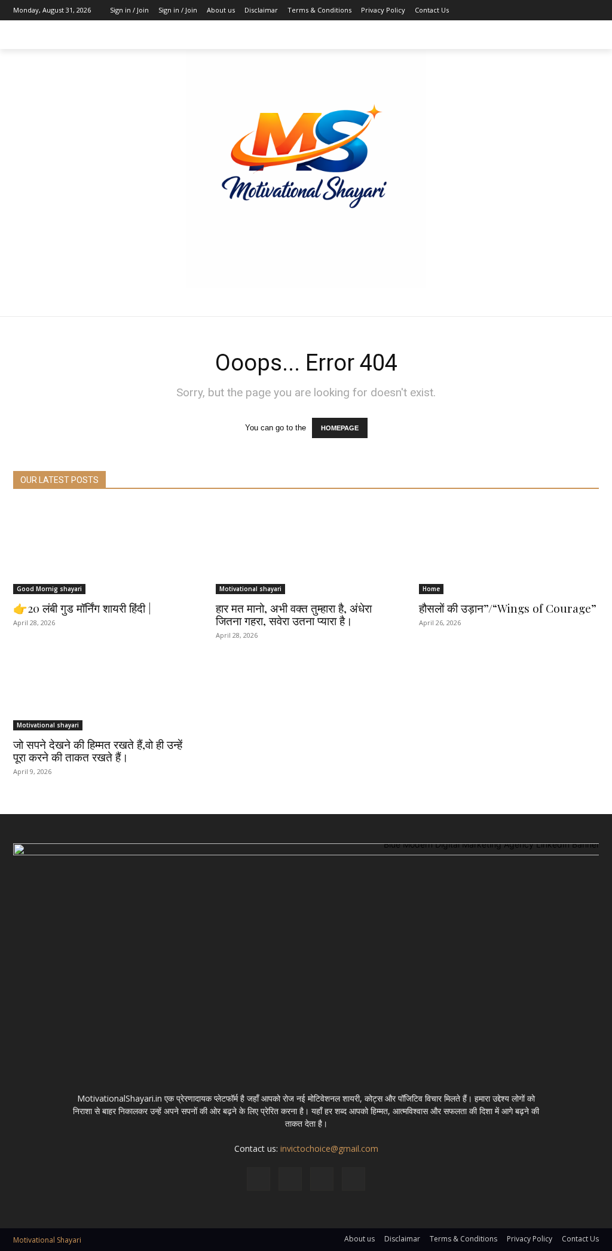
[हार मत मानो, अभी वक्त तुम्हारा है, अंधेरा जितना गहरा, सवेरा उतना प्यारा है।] (306, 549)
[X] (590, 10)
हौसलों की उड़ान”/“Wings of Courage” (507, 608)
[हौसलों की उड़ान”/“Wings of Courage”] (509, 549)
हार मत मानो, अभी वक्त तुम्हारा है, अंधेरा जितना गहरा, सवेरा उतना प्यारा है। (294, 614)
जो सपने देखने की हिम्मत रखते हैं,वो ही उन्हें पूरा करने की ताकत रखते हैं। (97, 750)
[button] (584, 34)
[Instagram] (518, 10)
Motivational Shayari (47, 1240)
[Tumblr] (572, 10)
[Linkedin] (536, 10)
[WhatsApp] (353, 1179)
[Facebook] (500, 10)
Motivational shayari (250, 589)
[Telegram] (321, 1179)
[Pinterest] (554, 10)
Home (431, 589)
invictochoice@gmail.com (329, 1148)
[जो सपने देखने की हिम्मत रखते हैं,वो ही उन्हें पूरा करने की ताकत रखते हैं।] (103, 685)
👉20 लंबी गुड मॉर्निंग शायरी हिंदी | (82, 608)
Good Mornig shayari (49, 589)
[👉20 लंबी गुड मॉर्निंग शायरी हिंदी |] (103, 549)
